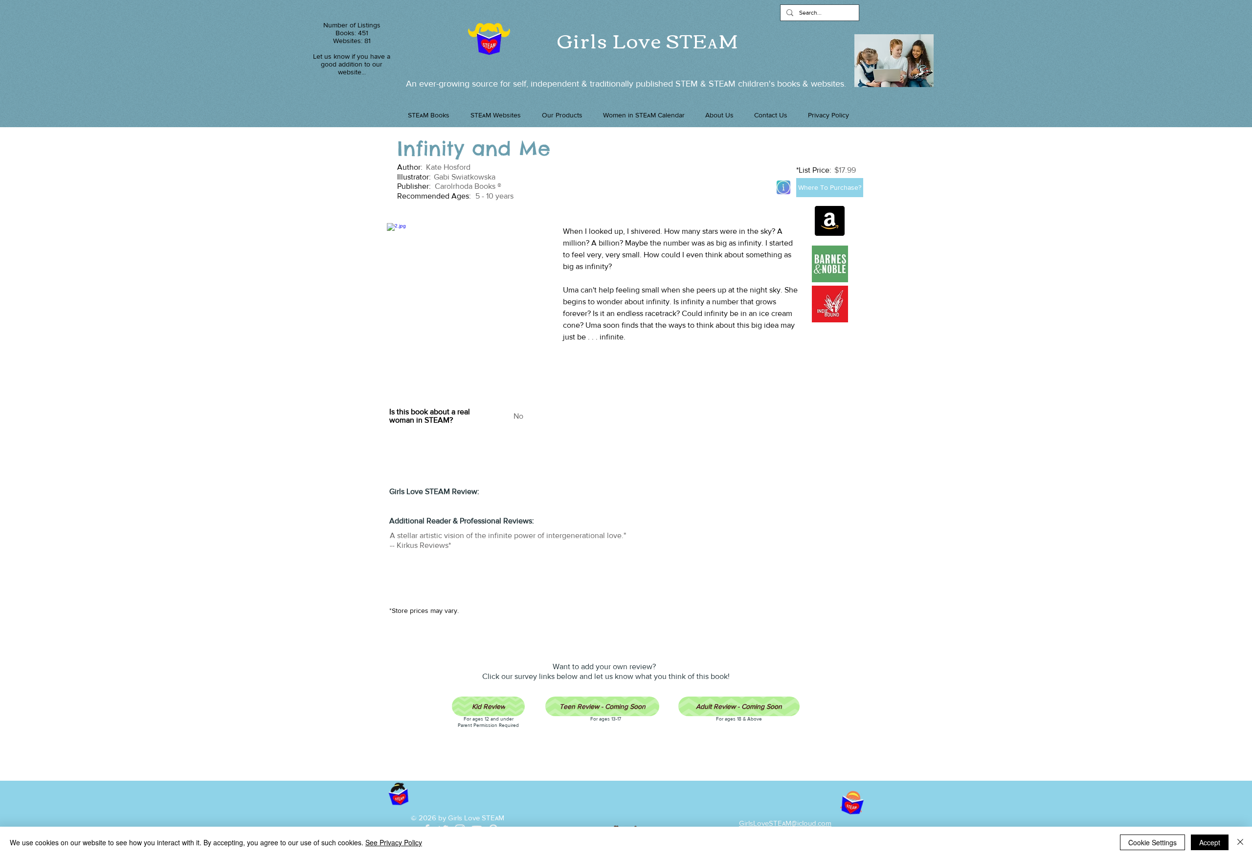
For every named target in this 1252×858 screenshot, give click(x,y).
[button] (562, 115)
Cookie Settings (1152, 842)
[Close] (1240, 842)
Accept (1209, 842)
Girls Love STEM (648, 40)
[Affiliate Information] (783, 187)
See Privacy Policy (393, 842)
